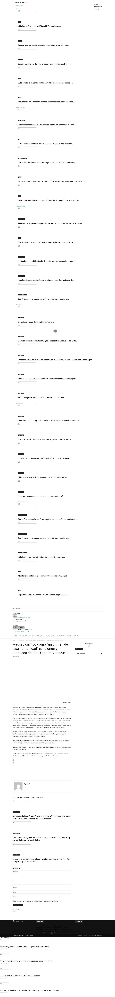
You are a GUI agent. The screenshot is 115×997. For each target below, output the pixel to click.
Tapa (17, 9)
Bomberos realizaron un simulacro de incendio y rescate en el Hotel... (26, 961)
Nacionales (21, 416)
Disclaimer (79, 935)
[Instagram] (77, 926)
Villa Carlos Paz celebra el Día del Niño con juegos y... (20, 976)
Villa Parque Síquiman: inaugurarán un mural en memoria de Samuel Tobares (29, 990)
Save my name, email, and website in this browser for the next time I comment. (36, 901)
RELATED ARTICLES (20, 798)
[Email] (36, 773)
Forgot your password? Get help (21, 617)
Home (14, 640)
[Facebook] (24, 773)
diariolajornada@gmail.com (50, 933)
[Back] (94, 2)
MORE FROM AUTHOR (35, 798)
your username (17, 608)
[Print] (40, 773)
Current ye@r (17, 909)
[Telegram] (43, 773)
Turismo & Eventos (22, 158)
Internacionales (20, 640)
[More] (51, 773)
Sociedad (20, 59)
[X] (28, 773)
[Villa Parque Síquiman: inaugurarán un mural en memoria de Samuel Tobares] (57, 985)
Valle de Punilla (22, 219)
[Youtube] (79, 926)
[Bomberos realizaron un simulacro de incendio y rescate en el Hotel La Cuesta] (57, 956)
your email (16, 625)
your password (17, 613)
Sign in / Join (19, 6)
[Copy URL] (47, 773)
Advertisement (92, 935)
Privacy (85, 935)
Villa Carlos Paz (22, 120)
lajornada (27, 784)
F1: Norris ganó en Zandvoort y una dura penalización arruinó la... (25, 947)
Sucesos (20, 40)
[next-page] (13, 865)
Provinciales (21, 317)
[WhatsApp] (32, 773)
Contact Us (99, 935)
